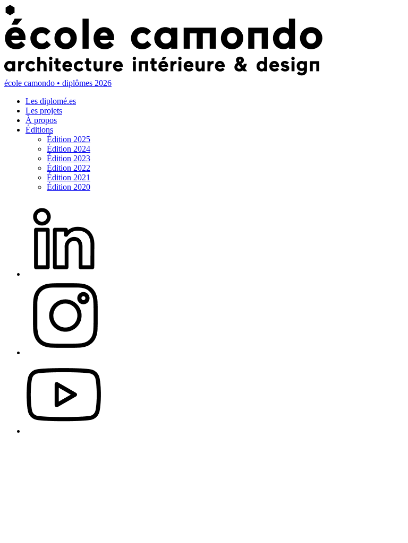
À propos (41, 120)
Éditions (39, 129)
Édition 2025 (68, 139)
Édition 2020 (68, 186)
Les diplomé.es (51, 101)
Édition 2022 (68, 167)
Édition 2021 (68, 177)
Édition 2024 (68, 148)
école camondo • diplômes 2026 (58, 82)
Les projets (44, 110)
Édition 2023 (68, 158)
